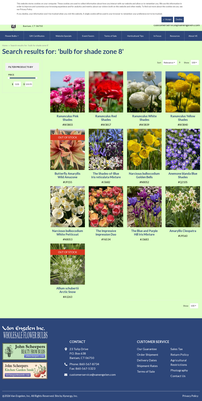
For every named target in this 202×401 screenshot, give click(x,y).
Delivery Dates (147, 360)
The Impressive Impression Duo (106, 232)
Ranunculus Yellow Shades (182, 117)
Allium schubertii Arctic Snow (67, 290)
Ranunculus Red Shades (106, 117)
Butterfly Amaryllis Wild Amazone (67, 175)
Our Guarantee (147, 349)
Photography (179, 370)
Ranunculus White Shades (144, 117)
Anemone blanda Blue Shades (182, 175)
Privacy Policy (190, 395)
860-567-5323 (85, 368)
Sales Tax (177, 349)
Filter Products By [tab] (20, 66)
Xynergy (67, 395)
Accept (168, 19)
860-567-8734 (89, 364)
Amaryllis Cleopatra (182, 231)
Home (5, 45)
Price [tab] (11, 75)
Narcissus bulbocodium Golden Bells (144, 175)
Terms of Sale (146, 371)
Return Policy (180, 354)
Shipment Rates (147, 366)
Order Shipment (147, 354)
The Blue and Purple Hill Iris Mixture (144, 232)
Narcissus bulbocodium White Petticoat (67, 232)
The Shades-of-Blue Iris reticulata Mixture (106, 175)
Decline (179, 19)
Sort (159, 62)
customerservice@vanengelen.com (177, 25)
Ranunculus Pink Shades (68, 117)
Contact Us (178, 376)
